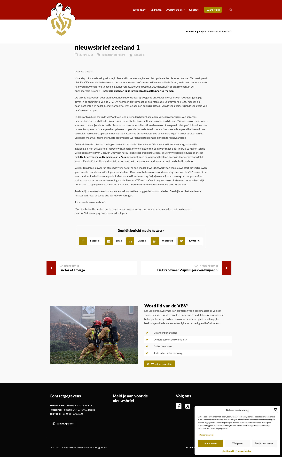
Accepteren (210, 443)
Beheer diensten (206, 435)
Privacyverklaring (243, 451)
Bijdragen (200, 31)
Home (189, 31)
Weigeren (237, 443)
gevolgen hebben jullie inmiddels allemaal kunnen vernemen (139, 90)
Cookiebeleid (228, 451)
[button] (275, 410)
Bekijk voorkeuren (264, 443)
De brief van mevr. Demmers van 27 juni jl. (104, 156)
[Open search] (231, 9)
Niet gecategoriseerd (113, 54)
